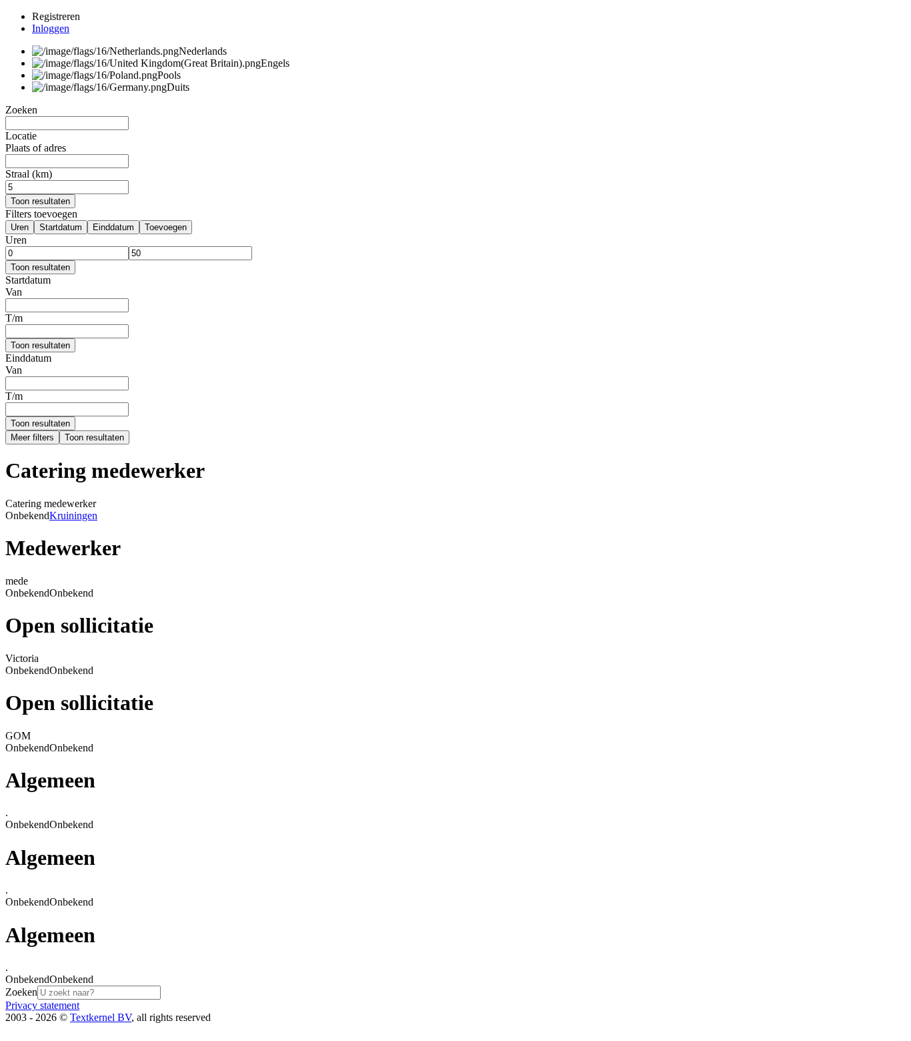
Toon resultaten (40, 201)
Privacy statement (42, 1005)
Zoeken (21, 992)
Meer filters (32, 437)
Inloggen (50, 28)
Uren (20, 227)
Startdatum (60, 227)
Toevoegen (166, 227)
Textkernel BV (100, 1017)
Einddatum (113, 227)
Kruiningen (73, 515)
